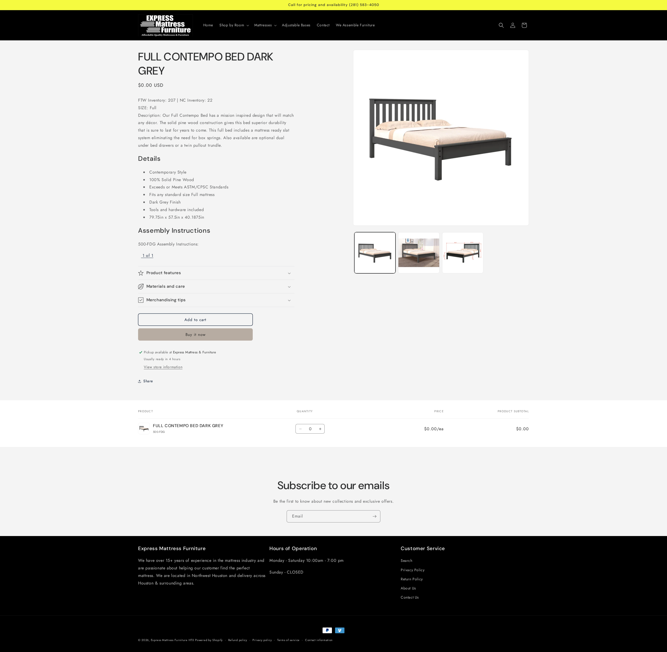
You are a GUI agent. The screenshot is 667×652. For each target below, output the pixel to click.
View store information (163, 367)
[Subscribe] (374, 516)
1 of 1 (148, 256)
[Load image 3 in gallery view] (462, 252)
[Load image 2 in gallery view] (418, 252)
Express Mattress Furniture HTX (172, 640)
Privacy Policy (412, 570)
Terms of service (288, 640)
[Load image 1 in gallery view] (375, 252)
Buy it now (196, 334)
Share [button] (148, 381)
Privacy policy (262, 640)
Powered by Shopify (209, 640)
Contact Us (410, 597)
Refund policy (237, 640)
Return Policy (412, 579)
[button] (233, 25)
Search (406, 560)
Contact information (319, 640)
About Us (408, 588)
